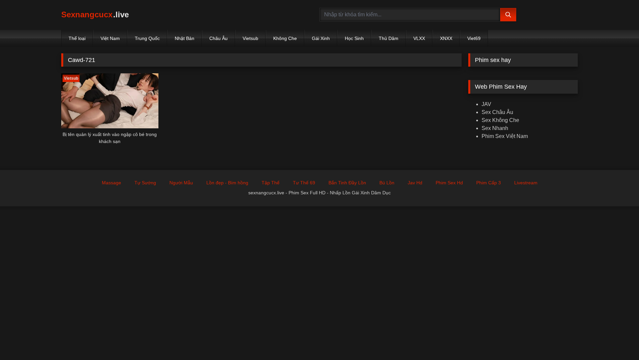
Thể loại (77, 38)
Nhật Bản (184, 38)
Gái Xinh (321, 38)
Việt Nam (110, 38)
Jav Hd (415, 182)
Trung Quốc (147, 38)
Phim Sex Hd (449, 182)
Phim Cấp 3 (488, 182)
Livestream (525, 182)
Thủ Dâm (388, 38)
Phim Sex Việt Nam (505, 136)
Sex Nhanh (495, 128)
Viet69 (474, 38)
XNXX (446, 38)
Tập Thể (271, 182)
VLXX (419, 38)
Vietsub (250, 38)
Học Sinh (354, 38)
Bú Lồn (386, 182)
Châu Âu (218, 38)
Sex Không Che (500, 120)
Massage (111, 182)
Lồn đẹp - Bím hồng (227, 182)
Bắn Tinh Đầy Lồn (347, 182)
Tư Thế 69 (304, 182)
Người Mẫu (181, 182)
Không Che (285, 38)
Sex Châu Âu (497, 112)
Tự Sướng (145, 182)
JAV (486, 104)
